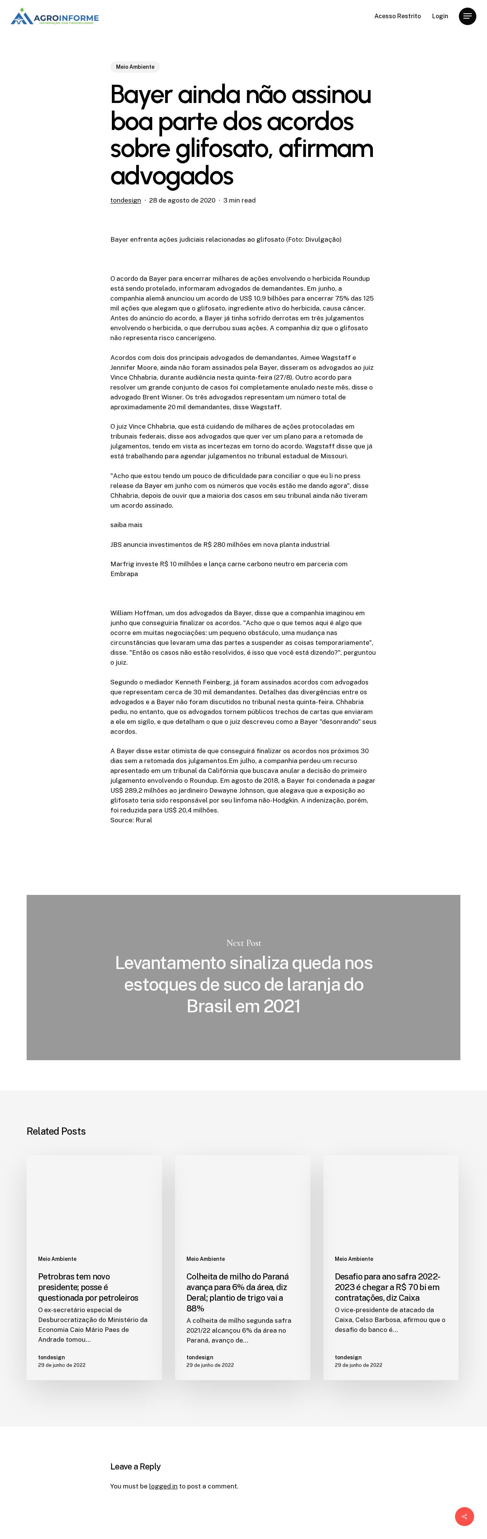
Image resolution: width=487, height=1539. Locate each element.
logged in (163, 1486)
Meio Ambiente (135, 67)
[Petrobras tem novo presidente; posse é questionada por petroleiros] (94, 1267)
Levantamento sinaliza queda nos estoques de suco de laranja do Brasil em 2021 (243, 977)
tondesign (125, 200)
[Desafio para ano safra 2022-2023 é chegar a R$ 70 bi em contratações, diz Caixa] (391, 1267)
